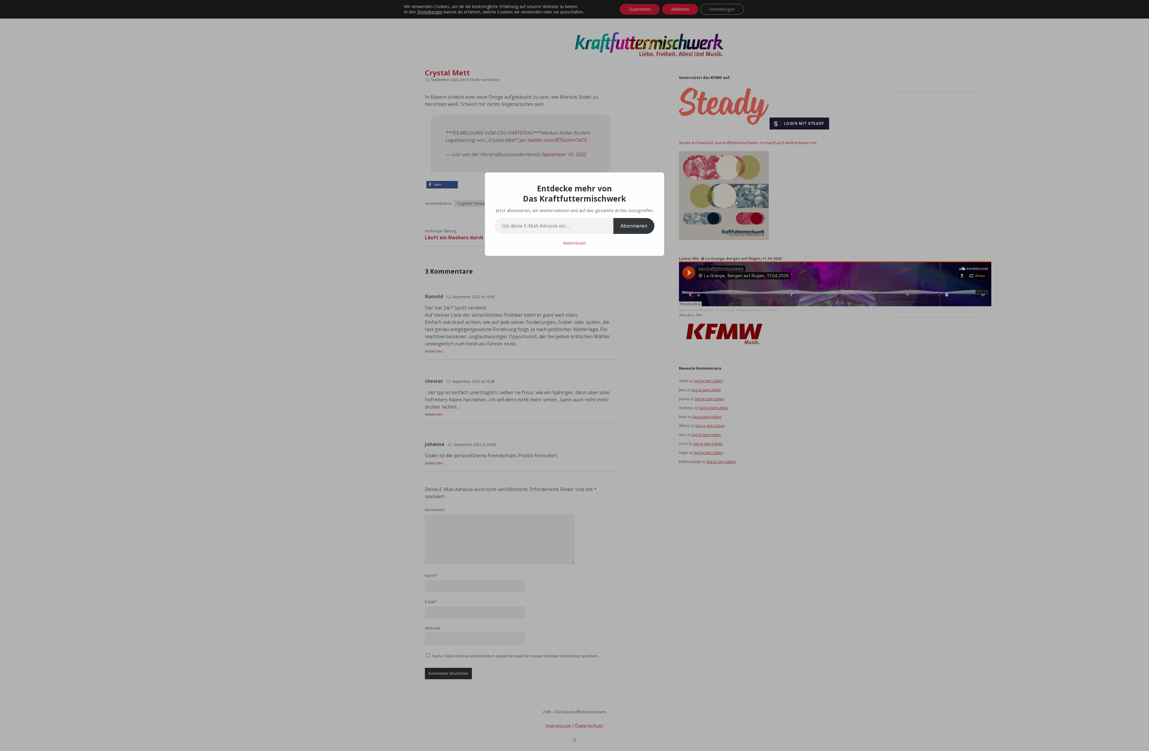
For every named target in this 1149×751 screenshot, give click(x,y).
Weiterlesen (574, 243)
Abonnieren (634, 226)
